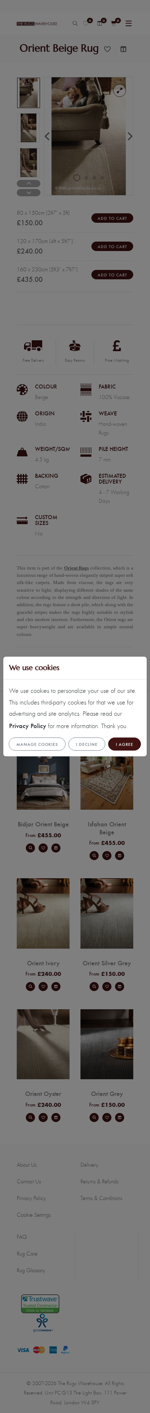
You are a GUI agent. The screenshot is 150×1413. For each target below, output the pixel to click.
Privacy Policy (27, 725)
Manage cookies (37, 744)
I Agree (124, 744)
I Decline (87, 744)
